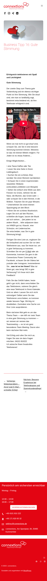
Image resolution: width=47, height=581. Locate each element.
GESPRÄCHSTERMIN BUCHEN (23, 507)
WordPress (27, 571)
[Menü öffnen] (41, 5)
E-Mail (28, 251)
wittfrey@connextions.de (16, 524)
